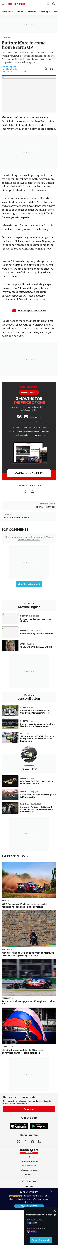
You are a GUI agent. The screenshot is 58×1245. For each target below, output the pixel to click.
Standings (44, 11)
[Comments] (52, 69)
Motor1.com (29, 1157)
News (20, 11)
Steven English (9, 66)
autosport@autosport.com (29, 1195)
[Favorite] (45, 69)
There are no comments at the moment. (29, 538)
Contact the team (29, 1204)
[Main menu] (3, 4)
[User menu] (53, 4)
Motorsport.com (29, 1165)
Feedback (29, 1186)
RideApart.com (29, 1174)
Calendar (31, 11)
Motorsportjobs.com (29, 1161)
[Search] (48, 4)
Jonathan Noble (9, 69)
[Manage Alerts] (32, 492)
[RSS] (39, 1141)
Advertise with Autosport (29, 1199)
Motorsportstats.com (29, 1170)
